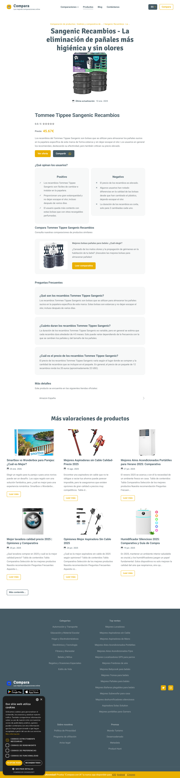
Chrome (131, 775)
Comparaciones (68, 7)
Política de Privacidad (65, 730)
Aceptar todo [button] (14, 763)
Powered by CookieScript (24, 772)
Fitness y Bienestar (65, 651)
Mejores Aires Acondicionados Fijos (115, 651)
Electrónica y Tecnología (65, 645)
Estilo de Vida (65, 669)
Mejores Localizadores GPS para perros (115, 657)
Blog (100, 7)
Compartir (61, 153)
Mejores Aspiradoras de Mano (115, 639)
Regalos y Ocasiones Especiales (65, 663)
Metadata (115, 742)
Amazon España (47, 398)
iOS (114, 775)
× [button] (41, 699)
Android (121, 775)
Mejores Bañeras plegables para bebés (115, 687)
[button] (24, 768)
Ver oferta (43, 153)
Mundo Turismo (115, 730)
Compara (166, 7)
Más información (13, 734)
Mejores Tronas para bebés (115, 675)
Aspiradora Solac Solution (115, 705)
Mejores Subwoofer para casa (115, 693)
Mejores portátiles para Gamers (115, 711)
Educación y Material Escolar (65, 633)
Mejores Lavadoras (115, 626)
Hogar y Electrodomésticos (65, 639)
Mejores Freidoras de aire (115, 663)
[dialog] (24, 735)
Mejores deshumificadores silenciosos (115, 699)
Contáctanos (113, 7)
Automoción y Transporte (65, 626)
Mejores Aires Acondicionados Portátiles (115, 645)
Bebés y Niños (65, 657)
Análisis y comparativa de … (90, 24)
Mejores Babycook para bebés (115, 669)
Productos (88, 7)
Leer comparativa (84, 265)
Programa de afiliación (65, 736)
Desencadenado (115, 736)
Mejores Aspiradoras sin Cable (115, 633)
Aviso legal (64, 742)
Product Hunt (115, 748)
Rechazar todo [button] (32, 763)
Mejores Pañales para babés (115, 681)
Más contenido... (17, 592)
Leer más (14, 494)
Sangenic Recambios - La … (117, 24)
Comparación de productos (62, 24)
